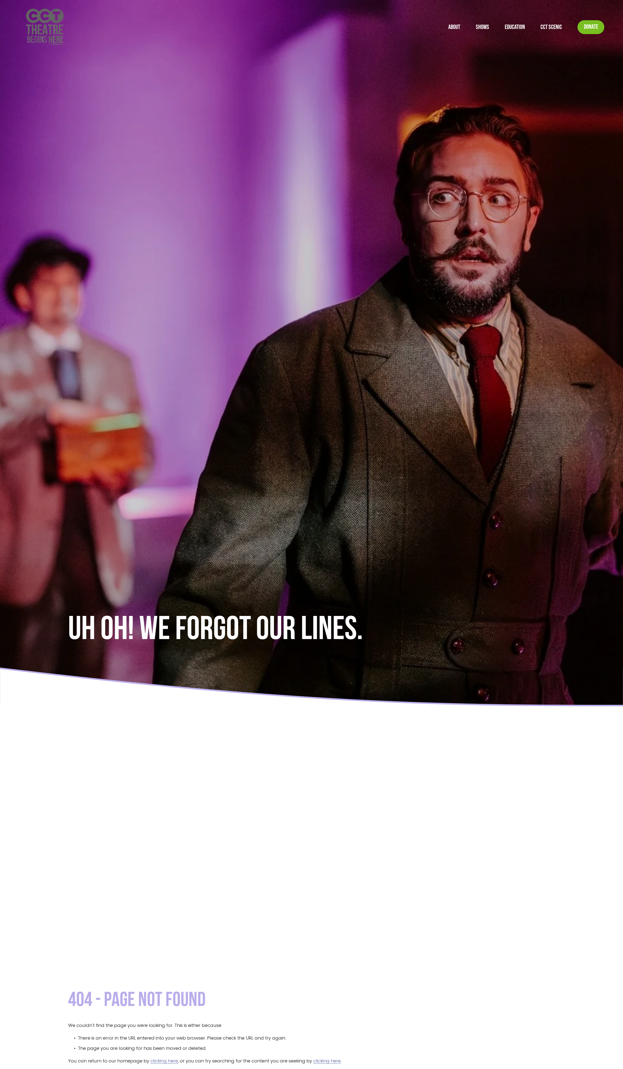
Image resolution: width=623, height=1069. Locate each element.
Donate (591, 27)
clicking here (164, 1061)
